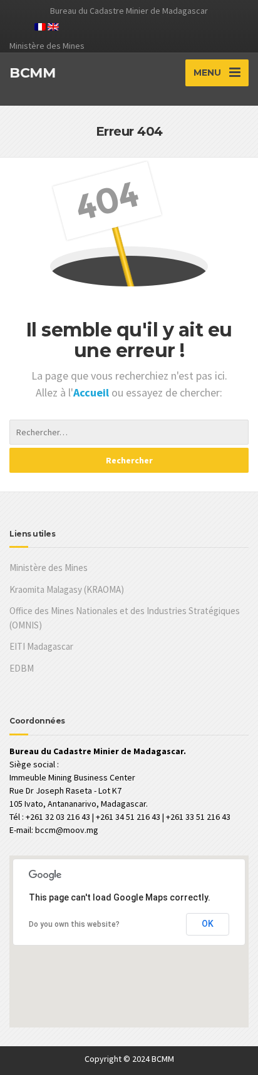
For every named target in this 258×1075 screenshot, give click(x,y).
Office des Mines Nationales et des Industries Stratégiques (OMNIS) (124, 618)
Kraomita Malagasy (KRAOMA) (66, 589)
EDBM (21, 668)
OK (208, 924)
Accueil (92, 392)
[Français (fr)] (40, 25)
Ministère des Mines (48, 567)
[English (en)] (53, 25)
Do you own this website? (74, 924)
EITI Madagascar (41, 646)
